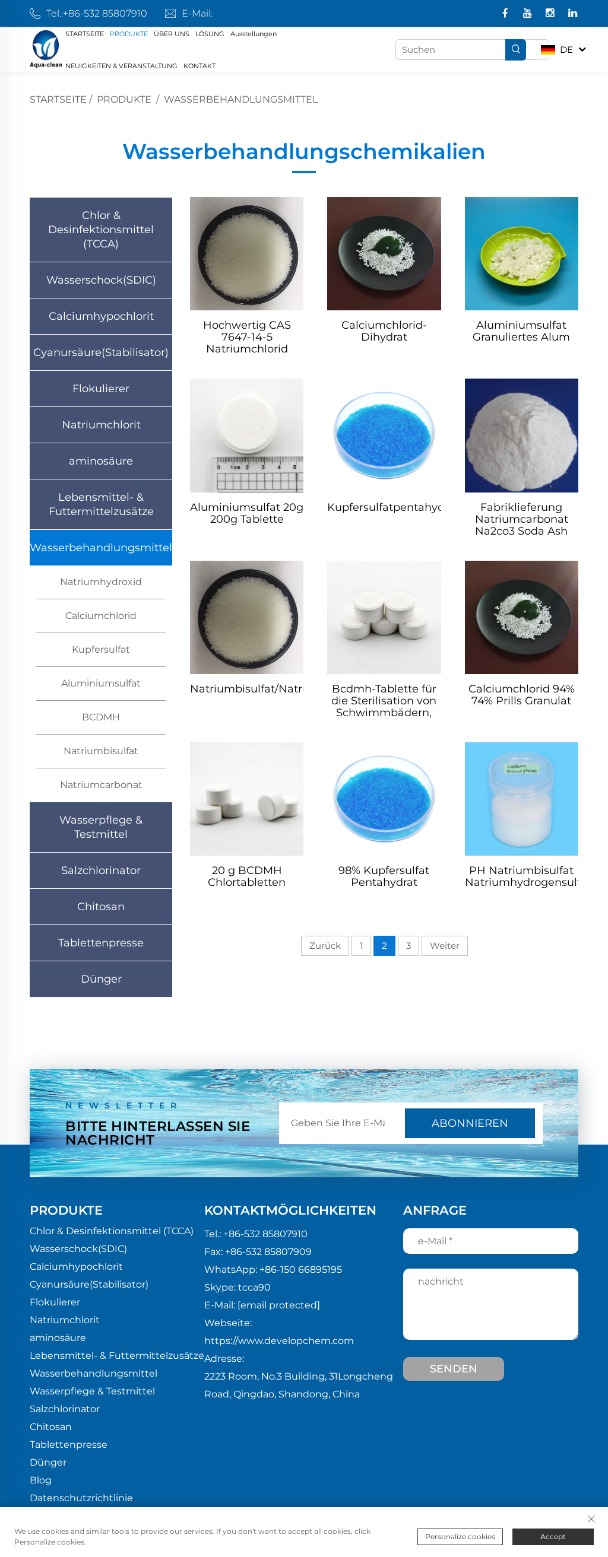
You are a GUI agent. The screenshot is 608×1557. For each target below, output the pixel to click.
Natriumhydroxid (101, 581)
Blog (41, 1480)
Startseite (58, 99)
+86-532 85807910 (105, 13)
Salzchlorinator (101, 870)
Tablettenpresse (101, 942)
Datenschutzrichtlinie (81, 1498)
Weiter (445, 945)
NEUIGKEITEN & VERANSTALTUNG (121, 66)
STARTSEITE (84, 34)
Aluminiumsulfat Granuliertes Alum (521, 331)
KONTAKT (199, 66)
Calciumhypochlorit (101, 316)
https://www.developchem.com (279, 1340)
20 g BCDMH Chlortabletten (247, 877)
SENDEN (453, 1368)
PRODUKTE (129, 34)
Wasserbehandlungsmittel (241, 99)
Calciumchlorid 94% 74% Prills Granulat (521, 695)
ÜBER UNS (171, 34)
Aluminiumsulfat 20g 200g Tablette (246, 513)
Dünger (101, 979)
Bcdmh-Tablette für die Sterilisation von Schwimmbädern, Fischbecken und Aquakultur (383, 701)
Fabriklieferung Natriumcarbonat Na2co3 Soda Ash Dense (521, 519)
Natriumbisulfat (101, 751)
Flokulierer (100, 388)
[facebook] (506, 14)
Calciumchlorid (101, 615)
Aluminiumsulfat (101, 683)
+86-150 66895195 (300, 1269)
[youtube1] (529, 14)
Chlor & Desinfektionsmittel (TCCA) (101, 229)
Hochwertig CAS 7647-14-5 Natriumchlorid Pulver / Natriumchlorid (247, 337)
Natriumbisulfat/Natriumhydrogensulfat (246, 689)
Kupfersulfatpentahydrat (384, 507)
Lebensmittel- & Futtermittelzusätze (101, 504)
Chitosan (101, 906)
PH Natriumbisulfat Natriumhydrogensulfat (521, 877)
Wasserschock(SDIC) (101, 280)
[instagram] (551, 14)
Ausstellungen (253, 34)
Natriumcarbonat (101, 784)
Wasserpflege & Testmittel (100, 827)
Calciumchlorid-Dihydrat (384, 331)
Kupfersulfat (101, 649)
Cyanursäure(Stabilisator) (101, 352)
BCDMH (101, 717)
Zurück (325, 945)
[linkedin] (572, 14)
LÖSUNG (209, 34)
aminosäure (101, 461)
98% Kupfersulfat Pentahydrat (383, 877)
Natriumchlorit (101, 424)
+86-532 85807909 (268, 1251)
